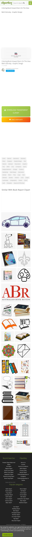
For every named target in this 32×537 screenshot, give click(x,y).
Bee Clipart (23, 496)
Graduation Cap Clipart (23, 498)
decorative (21, 172)
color (4, 158)
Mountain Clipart (16, 520)
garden (11, 177)
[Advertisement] (16, 31)
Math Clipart (9, 489)
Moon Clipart (23, 489)
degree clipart (8, 468)
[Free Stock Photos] (6, 3)
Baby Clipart (9, 502)
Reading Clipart (16, 508)
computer (18, 166)
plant (4, 161)
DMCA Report (23, 468)
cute (22, 177)
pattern (17, 177)
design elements (7, 169)
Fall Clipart (23, 491)
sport (24, 166)
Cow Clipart (16, 506)
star (24, 175)
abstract (10, 164)
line (13, 166)
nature (4, 164)
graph (27, 177)
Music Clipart (9, 498)
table (8, 166)
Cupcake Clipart (9, 494)
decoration (17, 164)
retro (9, 175)
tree (14, 175)
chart (25, 180)
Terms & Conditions (23, 466)
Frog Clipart (9, 493)
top (4, 166)
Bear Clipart (23, 500)
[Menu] (30, 3)
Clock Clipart (23, 493)
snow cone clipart (8, 470)
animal (4, 175)
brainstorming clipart (8, 476)
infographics (13, 180)
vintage (15, 169)
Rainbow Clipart (23, 502)
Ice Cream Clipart (16, 516)
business (23, 158)
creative (21, 169)
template (9, 183)
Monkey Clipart (16, 514)
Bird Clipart (16, 510)
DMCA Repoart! (17, 120)
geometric (16, 158)
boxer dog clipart (8, 478)
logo (19, 175)
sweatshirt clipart (8, 474)
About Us (23, 462)
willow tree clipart (8, 472)
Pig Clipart (16, 518)
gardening (5, 172)
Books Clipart (8, 491)
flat (25, 161)
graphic (25, 164)
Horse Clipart (23, 494)
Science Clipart (8, 500)
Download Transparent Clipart (17, 111)
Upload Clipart (23, 472)
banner (9, 158)
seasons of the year (19, 183)
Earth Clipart (9, 496)
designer (9, 161)
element (5, 177)
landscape (5, 180)
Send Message (10, 70)
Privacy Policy (23, 470)
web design (13, 172)
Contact (23, 464)
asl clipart (8, 466)
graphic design (18, 161)
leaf (4, 183)
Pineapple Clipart (16, 512)
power (20, 180)
